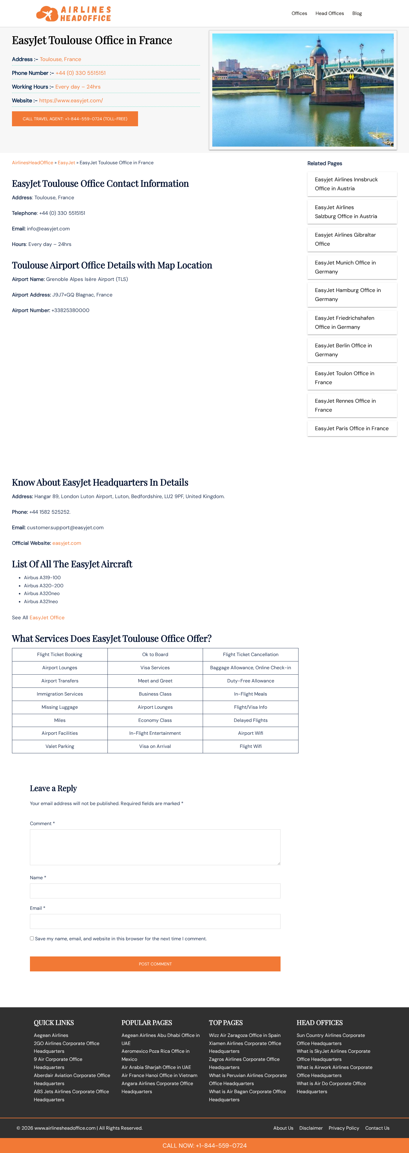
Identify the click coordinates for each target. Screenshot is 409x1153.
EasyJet (66, 162)
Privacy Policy (344, 1128)
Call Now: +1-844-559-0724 (205, 1145)
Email (38, 908)
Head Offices (330, 13)
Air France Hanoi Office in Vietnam (159, 1075)
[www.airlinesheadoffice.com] (73, 13)
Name (38, 877)
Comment (42, 823)
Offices (299, 13)
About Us (283, 1128)
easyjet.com (66, 543)
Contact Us (377, 1128)
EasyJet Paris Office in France (352, 428)
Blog (357, 13)
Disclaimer (311, 1128)
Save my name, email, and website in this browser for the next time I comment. (121, 939)
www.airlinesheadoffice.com (65, 1128)
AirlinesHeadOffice (32, 162)
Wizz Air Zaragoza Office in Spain (245, 1035)
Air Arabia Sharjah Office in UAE (156, 1067)
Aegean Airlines (51, 1035)
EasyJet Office (47, 617)
